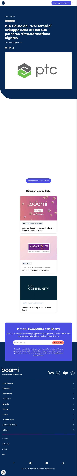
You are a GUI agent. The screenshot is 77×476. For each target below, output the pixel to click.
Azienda (6, 404)
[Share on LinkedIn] (6, 48)
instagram (63, 463)
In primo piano (8, 419)
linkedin (30, 463)
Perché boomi (8, 383)
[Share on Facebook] (10, 48)
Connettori (7, 399)
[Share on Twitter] (13, 48)
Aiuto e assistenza (9, 425)
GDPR (3, 454)
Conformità (5, 444)
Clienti (5, 414)
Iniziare (5, 430)
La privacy (5, 439)
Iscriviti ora (58, 342)
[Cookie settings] (3, 472)
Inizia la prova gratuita (61, 3)
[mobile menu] (74, 3)
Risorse (5, 409)
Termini (4, 449)
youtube (46, 463)
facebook (14, 463)
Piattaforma (7, 394)
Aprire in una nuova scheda (38, 181)
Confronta (6, 388)
